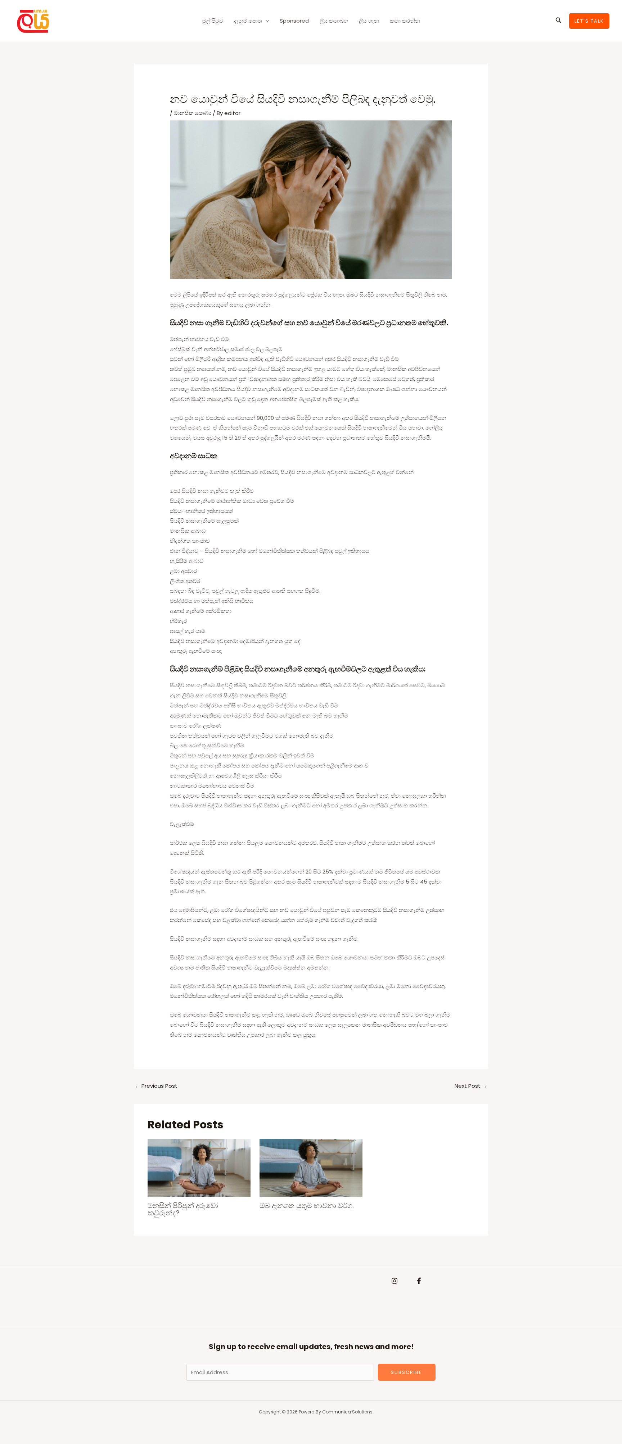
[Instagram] (394, 1281)
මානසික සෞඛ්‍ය (192, 113)
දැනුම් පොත (248, 20)
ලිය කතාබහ (334, 20)
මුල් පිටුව (212, 20)
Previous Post (156, 1086)
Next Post (471, 1086)
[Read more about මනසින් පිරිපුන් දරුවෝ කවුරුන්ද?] (199, 1167)
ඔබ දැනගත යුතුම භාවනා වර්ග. (307, 1206)
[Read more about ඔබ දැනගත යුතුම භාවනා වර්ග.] (311, 1167)
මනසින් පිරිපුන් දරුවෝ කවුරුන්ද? (183, 1209)
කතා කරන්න (405, 20)
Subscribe (406, 1372)
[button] (265, 21)
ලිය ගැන (369, 20)
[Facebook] (419, 1281)
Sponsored (294, 20)
